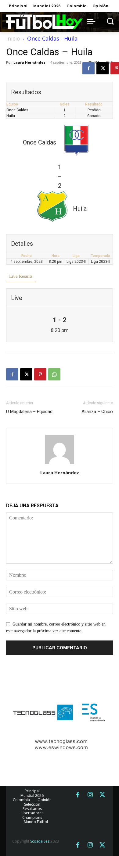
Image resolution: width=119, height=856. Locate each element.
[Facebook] (88, 68)
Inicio (13, 38)
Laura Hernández (29, 62)
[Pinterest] (40, 374)
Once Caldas (17, 110)
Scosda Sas (39, 841)
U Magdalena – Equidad (29, 411)
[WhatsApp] (54, 374)
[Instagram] (90, 795)
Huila (10, 116)
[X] (102, 68)
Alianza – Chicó (97, 411)
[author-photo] (59, 464)
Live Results (21, 276)
